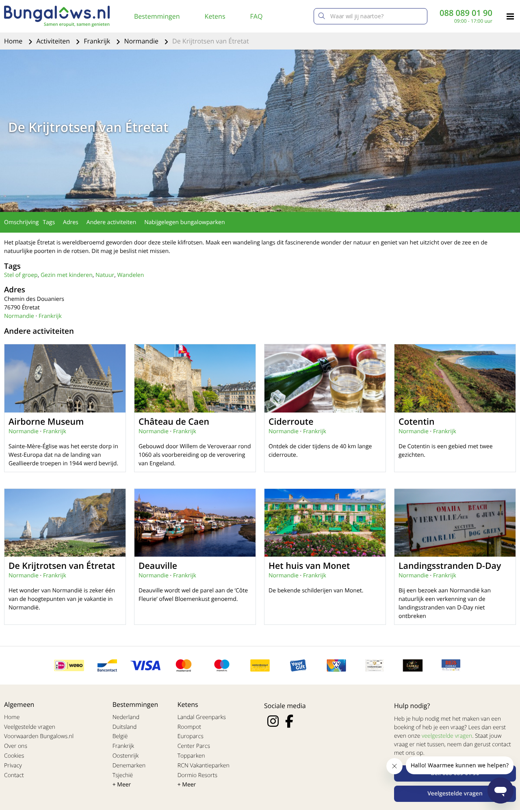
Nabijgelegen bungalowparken (184, 222)
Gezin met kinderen (67, 275)
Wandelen (130, 275)
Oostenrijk (126, 756)
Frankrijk (98, 41)
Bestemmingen (157, 16)
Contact (14, 775)
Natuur (104, 275)
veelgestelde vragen (447, 736)
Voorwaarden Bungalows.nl (39, 736)
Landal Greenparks (202, 717)
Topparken (191, 756)
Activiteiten (54, 41)
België (120, 736)
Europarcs (191, 736)
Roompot (189, 727)
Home (14, 41)
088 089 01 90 (466, 13)
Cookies (14, 756)
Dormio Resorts (197, 775)
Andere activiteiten (111, 222)
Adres (70, 222)
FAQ (256, 16)
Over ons (15, 746)
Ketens (215, 16)
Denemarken (129, 765)
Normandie (142, 41)
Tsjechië (123, 775)
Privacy (13, 765)
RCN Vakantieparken (204, 765)
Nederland (126, 717)
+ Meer (122, 784)
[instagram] (273, 721)
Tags (49, 222)
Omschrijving (21, 222)
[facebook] (289, 721)
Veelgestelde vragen (29, 727)
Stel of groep (21, 275)
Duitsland (125, 727)
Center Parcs (194, 746)
